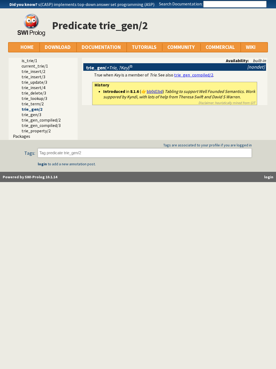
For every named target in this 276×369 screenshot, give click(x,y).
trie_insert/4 (33, 87)
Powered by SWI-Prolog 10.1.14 (30, 177)
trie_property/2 (36, 130)
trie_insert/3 (33, 76)
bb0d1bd (155, 91)
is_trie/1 (29, 60)
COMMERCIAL (220, 47)
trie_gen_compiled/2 (41, 120)
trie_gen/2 (32, 109)
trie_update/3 (34, 82)
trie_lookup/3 (34, 98)
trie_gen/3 (31, 114)
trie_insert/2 (33, 71)
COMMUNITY (181, 47)
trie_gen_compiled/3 (41, 125)
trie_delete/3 (34, 93)
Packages (21, 136)
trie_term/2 (33, 103)
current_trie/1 (35, 66)
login (42, 164)
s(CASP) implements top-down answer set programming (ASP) (96, 4)
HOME (27, 47)
